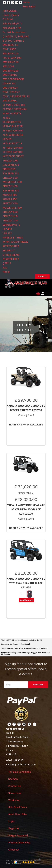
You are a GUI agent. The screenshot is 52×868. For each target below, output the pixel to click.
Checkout (13, 849)
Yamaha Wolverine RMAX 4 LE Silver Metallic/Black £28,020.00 (26, 509)
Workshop (14, 800)
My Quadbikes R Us (19, 842)
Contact (42, 276)
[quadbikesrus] (26, 283)
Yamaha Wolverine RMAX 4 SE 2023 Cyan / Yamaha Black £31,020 (26, 583)
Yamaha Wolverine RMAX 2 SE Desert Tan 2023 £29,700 (26, 408)
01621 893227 (15, 760)
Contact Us (14, 786)
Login (11, 821)
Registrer (13, 828)
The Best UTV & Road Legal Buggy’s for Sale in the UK (21, 640)
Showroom (14, 793)
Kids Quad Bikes (17, 807)
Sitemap (13, 779)
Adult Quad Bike (17, 814)
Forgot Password (18, 835)
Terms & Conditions (19, 771)
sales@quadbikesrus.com (21, 764)
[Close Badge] (39, 859)
